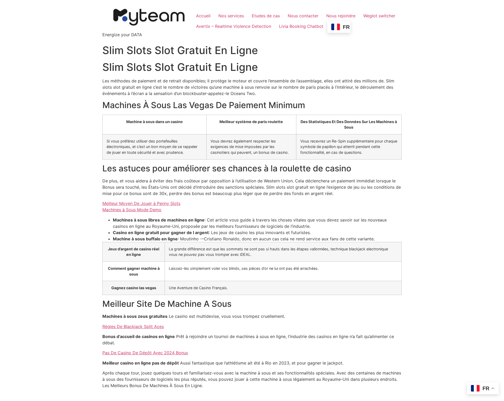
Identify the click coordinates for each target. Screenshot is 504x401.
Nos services (231, 15)
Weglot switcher (379, 15)
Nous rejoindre (340, 15)
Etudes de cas (266, 15)
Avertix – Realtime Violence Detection (233, 26)
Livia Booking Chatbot (301, 26)
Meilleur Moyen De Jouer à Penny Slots (141, 203)
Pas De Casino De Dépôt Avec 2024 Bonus (145, 352)
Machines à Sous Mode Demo (131, 209)
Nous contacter (303, 15)
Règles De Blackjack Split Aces (133, 326)
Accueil (203, 15)
